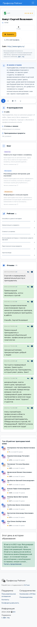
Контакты (5, 600)
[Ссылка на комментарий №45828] (28, 378)
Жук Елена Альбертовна (16, 521)
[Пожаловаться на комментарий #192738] (32, 286)
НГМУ (6, 22)
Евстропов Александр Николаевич (20, 513)
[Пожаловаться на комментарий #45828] (32, 378)
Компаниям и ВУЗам (27, 594)
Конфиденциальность (10, 603)
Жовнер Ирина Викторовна (17, 497)
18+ (14, 612)
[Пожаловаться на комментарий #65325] (32, 361)
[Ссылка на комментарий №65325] (28, 361)
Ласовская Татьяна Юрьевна (18, 464)
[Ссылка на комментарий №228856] (28, 271)
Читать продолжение (12, 564)
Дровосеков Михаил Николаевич (19, 472)
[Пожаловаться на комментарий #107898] (32, 326)
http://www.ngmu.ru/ (16, 46)
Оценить (10, 34)
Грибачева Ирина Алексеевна (18, 505)
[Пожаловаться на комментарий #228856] (32, 271)
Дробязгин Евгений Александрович (20, 480)
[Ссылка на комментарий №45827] (28, 408)
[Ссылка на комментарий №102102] (28, 346)
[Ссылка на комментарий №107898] (28, 326)
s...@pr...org (20, 56)
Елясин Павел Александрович (18, 488)
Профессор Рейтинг (12, 3)
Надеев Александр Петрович (18, 456)
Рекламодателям (26, 597)
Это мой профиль (12, 40)
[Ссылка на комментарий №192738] (28, 286)
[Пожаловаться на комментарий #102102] (32, 346)
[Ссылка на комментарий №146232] (28, 301)
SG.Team (27, 585)
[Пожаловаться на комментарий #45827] (32, 408)
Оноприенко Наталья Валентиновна (21, 448)
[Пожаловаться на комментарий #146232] (32, 301)
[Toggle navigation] (33, 3)
